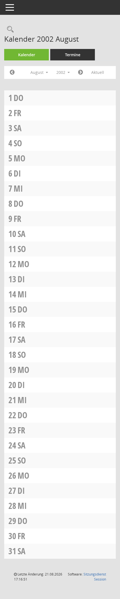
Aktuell (97, 72)
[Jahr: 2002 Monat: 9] (80, 72)
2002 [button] (61, 72)
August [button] (37, 72)
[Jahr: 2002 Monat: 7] (12, 72)
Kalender (26, 54)
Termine (72, 54)
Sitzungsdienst (94, 577)
